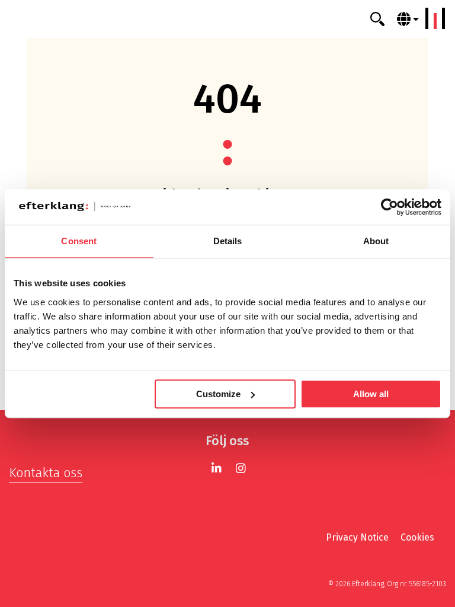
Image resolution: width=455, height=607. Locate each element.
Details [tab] (227, 241)
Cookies (417, 537)
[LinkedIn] (217, 468)
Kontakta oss (45, 473)
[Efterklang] (227, 19)
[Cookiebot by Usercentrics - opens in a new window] (389, 207)
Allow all (371, 394)
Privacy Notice (357, 537)
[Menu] (435, 18)
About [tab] (376, 241)
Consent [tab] (79, 241)
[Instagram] (241, 468)
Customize (218, 394)
